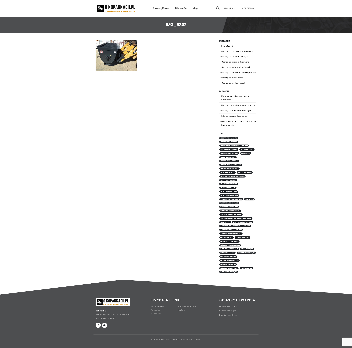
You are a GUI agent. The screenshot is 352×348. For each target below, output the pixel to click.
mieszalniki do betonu (229, 169)
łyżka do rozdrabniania (230, 245)
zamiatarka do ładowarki (231, 230)
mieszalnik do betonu (229, 161)
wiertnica (249, 199)
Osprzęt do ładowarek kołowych (235, 67)
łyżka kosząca (247, 249)
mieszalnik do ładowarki (230, 165)
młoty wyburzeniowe (229, 195)
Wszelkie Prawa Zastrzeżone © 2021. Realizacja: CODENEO (176, 339)
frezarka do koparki (228, 142)
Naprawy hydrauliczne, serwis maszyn (238, 105)
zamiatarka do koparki (242, 222)
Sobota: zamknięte (227, 311)
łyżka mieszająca (227, 253)
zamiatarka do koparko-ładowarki (235, 226)
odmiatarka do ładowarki (231, 199)
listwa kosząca (246, 149)
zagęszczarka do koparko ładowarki (235, 218)
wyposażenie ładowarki (230, 211)
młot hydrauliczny (228, 180)
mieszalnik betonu (228, 157)
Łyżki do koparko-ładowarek (234, 116)
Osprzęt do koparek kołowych (234, 56)
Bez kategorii (227, 46)
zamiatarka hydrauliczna (230, 234)
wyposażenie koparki (229, 207)
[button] (218, 8)
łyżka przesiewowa (228, 257)
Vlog (195, 8)
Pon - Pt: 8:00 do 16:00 (228, 306)
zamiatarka (225, 222)
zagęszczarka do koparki (230, 214)
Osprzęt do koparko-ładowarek (235, 62)
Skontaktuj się (230, 8)
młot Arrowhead (227, 172)
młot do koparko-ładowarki (232, 176)
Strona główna (161, 8)
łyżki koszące (246, 268)
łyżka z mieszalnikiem (228, 268)
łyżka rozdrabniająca (229, 260)
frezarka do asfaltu (228, 138)
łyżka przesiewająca (246, 253)
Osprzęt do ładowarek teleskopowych (238, 72)
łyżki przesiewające (228, 272)
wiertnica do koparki (229, 203)
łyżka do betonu (242, 237)
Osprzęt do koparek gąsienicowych (237, 51)
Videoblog (155, 310)
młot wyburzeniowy (228, 184)
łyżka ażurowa (226, 237)
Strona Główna (157, 306)
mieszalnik (245, 153)
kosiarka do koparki (228, 149)
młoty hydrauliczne (228, 192)
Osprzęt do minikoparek (232, 77)
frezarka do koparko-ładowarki (234, 146)
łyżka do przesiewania (229, 241)
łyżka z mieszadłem (228, 264)
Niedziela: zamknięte (228, 315)
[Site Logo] (116, 8)
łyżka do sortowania (229, 249)
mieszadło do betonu (229, 153)
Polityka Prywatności (187, 306)
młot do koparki (244, 172)
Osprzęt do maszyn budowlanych (236, 110)
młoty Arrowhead (227, 188)
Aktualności (181, 8)
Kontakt (181, 310)
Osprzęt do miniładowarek (233, 83)
